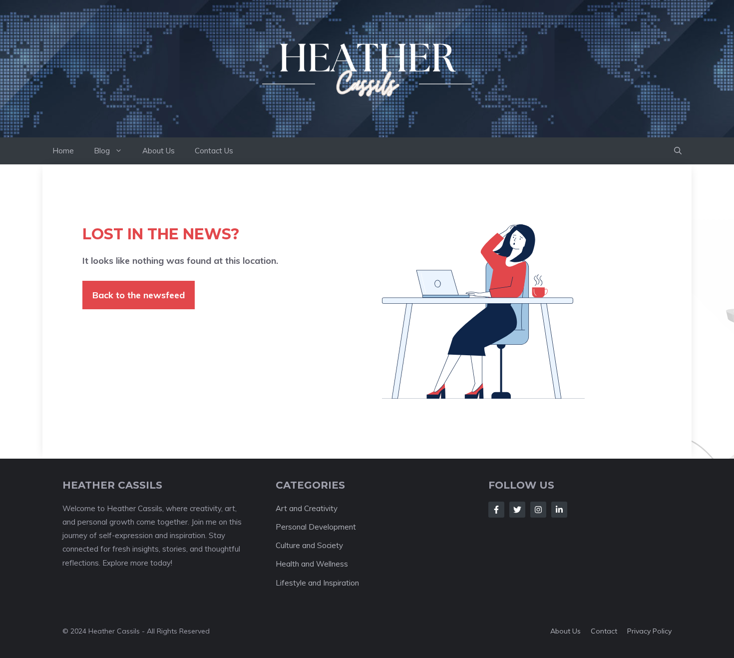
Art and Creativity (307, 508)
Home (63, 150)
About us (565, 631)
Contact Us (214, 150)
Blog (102, 150)
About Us (158, 150)
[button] (678, 150)
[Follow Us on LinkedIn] (559, 510)
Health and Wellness (312, 564)
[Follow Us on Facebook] (496, 510)
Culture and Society (309, 545)
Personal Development (316, 527)
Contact (604, 631)
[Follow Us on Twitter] (517, 510)
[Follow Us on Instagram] (538, 510)
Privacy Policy (649, 631)
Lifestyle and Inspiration (317, 583)
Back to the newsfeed (138, 295)
